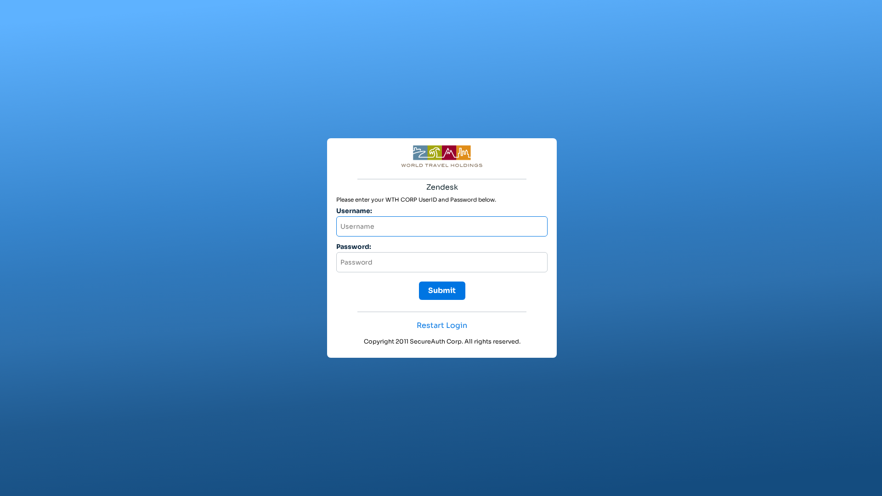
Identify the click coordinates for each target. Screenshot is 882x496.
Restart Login (442, 325)
